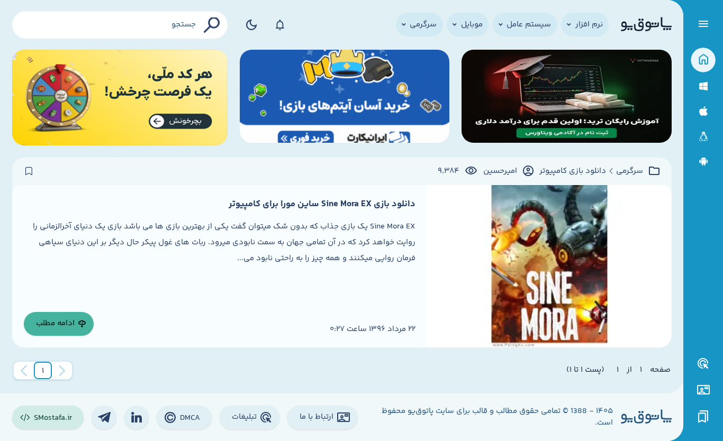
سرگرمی (629, 171)
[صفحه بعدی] (24, 371)
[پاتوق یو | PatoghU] (646, 24)
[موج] (567, 97)
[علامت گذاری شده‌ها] (703, 417)
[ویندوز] (703, 86)
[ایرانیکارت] (345, 97)
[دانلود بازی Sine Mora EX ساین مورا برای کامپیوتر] (549, 266)
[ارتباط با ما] (703, 390)
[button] (43, 371)
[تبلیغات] (703, 363)
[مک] (703, 111)
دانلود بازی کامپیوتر (572, 171)
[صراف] (120, 97)
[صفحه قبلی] (62, 371)
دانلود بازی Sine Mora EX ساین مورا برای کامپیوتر (322, 204)
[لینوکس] (703, 137)
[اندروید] (703, 161)
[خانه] (703, 60)
